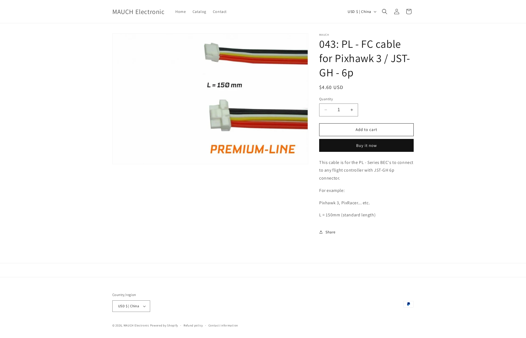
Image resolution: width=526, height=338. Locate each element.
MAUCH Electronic (136, 325)
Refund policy (193, 325)
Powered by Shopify (164, 325)
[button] (385, 11)
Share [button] (330, 232)
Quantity (326, 99)
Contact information (223, 325)
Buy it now (366, 145)
